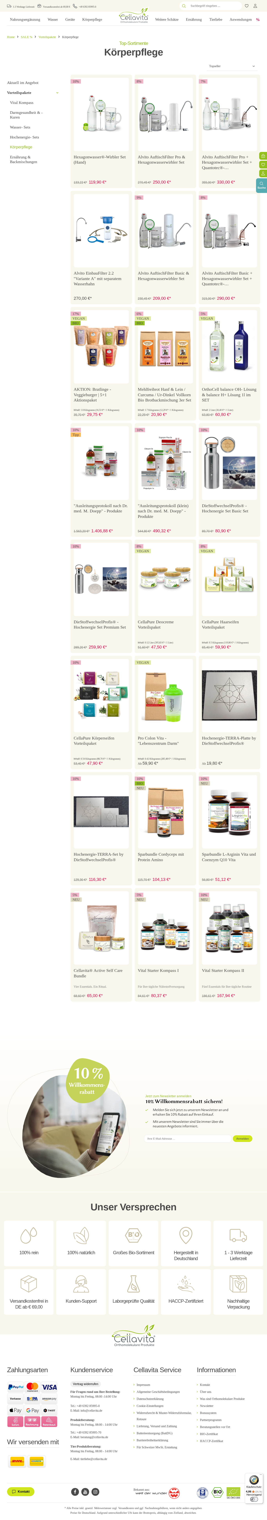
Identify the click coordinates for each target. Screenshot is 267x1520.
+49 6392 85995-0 (87, 6)
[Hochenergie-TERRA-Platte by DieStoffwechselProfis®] (229, 695)
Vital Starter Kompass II (223, 970)
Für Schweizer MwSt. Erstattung (157, 1447)
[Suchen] (183, 6)
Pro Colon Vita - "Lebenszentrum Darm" (158, 741)
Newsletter (206, 1406)
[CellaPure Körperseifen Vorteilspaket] (101, 695)
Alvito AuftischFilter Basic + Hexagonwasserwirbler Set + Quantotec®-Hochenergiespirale (227, 279)
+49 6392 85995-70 (89, 1432)
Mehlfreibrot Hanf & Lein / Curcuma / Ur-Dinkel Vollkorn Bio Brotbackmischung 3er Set (164, 394)
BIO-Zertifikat (209, 1434)
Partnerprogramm (210, 1420)
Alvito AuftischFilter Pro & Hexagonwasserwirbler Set (161, 159)
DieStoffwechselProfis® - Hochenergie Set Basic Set (225, 508)
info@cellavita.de (91, 1410)
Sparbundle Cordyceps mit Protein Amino (161, 857)
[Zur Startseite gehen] (133, 14)
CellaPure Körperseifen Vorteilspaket (94, 741)
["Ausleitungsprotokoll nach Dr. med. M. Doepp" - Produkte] (101, 463)
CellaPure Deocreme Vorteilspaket (156, 624)
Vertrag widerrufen (85, 1384)
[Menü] (260, 1475)
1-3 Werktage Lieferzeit (23, 6)
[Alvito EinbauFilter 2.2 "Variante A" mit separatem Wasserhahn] (101, 230)
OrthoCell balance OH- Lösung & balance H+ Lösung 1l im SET (229, 394)
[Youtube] (85, 1492)
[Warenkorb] (263, 156)
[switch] (254, 1499)
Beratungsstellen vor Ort (215, 1427)
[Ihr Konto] (255, 6)
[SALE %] (258, 19)
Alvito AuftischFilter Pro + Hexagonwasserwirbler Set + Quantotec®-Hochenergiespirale (227, 162)
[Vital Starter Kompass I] (165, 928)
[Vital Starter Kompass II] (229, 928)
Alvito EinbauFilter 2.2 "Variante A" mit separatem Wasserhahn (97, 278)
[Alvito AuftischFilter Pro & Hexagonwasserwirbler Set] (165, 114)
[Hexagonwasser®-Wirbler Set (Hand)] (101, 114)
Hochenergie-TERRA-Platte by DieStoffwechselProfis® (229, 741)
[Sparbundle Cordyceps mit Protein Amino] (165, 811)
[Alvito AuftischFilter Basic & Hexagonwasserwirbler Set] (165, 230)
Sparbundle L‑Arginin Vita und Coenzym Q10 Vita (229, 857)
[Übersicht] (263, 173)
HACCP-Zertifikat (211, 1441)
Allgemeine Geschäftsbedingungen (158, 1391)
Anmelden (242, 1138)
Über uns (205, 1391)
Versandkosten (126, 1508)
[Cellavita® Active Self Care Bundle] (101, 928)
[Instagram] (95, 1492)
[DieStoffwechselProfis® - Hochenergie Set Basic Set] (229, 463)
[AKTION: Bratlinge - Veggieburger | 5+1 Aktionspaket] (101, 347)
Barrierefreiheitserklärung (152, 1440)
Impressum (143, 1384)
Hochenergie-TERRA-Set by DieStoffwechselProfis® (99, 857)
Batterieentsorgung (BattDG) (154, 1433)
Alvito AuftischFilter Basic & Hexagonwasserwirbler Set (163, 276)
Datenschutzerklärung (150, 1398)
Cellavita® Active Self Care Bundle (98, 973)
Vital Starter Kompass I (158, 970)
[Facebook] (75, 1492)
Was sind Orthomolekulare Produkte (222, 1398)
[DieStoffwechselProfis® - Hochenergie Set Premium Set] (101, 579)
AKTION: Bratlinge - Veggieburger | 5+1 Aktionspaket (92, 394)
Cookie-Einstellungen (150, 1406)
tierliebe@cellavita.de (94, 1459)
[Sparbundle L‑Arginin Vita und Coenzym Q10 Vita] (229, 811)
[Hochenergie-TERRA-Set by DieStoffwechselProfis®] (101, 811)
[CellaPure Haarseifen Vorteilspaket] (229, 579)
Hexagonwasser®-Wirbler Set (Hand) (100, 159)
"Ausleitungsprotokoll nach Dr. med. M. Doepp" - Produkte (101, 508)
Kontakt (205, 1384)
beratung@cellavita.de (94, 1437)
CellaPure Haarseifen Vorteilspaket (220, 624)
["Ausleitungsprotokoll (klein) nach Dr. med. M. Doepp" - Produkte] (165, 463)
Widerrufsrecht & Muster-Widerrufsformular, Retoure (164, 1416)
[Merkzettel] (263, 165)
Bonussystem (208, 1413)
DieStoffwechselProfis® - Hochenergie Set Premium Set (100, 624)
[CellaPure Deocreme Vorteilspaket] (165, 579)
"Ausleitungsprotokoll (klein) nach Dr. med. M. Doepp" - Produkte (163, 511)
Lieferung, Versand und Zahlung (157, 1426)
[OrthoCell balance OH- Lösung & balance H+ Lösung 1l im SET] (229, 347)
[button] (57, 92)
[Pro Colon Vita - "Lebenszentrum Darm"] (165, 695)
